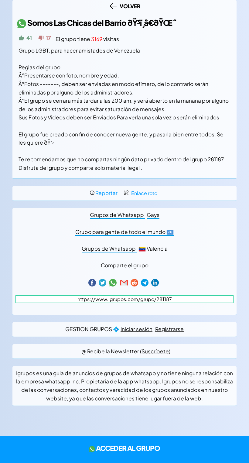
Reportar (106, 193)
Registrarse (169, 329)
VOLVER (129, 6)
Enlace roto (144, 193)
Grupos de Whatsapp (117, 214)
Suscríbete (155, 351)
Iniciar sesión (136, 329)
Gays (153, 214)
